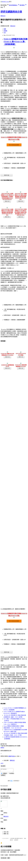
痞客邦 (10, 756)
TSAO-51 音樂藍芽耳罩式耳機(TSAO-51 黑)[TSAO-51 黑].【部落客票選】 (15, 41)
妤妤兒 (2, 747)
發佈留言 (3, 775)
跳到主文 (3, 16)
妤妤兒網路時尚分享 (11, 11)
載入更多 (3, 766)
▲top (2, 763)
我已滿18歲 (3, 858)
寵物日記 (12, 760)
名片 (5, 32)
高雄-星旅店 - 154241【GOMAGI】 (13, 728)
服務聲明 (16, 840)
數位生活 (12, 26)
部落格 (5, 30)
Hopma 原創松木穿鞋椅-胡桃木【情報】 (14, 726)
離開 (9, 858)
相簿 (5, 29)
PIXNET (7, 838)
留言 (13, 756)
